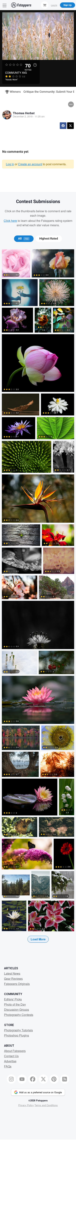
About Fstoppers (15, 1051)
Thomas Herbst (23, 113)
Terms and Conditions (46, 1105)
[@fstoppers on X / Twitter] (43, 1079)
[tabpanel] (38, 601)
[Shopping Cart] (44, 5)
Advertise (10, 1061)
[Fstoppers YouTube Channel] (22, 1079)
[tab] (24, 238)
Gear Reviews (13, 978)
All (23, 238)
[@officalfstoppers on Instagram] (11, 1079)
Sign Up (67, 5)
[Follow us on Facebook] (32, 1079)
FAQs (7, 1066)
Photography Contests (18, 1015)
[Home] (21, 5)
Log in (10, 164)
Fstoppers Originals (17, 984)
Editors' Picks (13, 999)
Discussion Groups (16, 1009)
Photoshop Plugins (16, 1035)
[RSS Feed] (64, 1079)
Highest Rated (48, 238)
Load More (38, 939)
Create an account (30, 164)
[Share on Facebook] (63, 125)
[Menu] (4, 5)
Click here (10, 221)
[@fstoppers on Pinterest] (54, 1079)
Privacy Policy (26, 1105)
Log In (54, 4)
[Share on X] (70, 125)
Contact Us (11, 1056)
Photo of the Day (15, 1004)
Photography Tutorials (18, 1030)
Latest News (12, 973)
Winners (13, 92)
